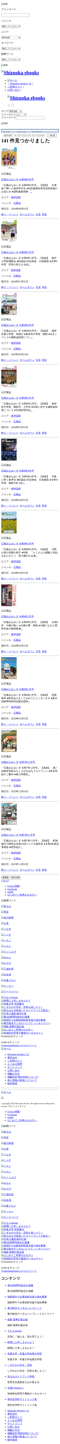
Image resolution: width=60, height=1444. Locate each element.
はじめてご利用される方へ (22, 895)
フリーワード (8, 117)
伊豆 (44, 214)
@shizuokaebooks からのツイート (19, 1045)
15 (7, 880)
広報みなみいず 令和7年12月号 (18, 762)
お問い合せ (13, 90)
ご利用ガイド (14, 86)
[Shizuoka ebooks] (20, 72)
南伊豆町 (16, 197)
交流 (38, 214)
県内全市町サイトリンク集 (22, 1399)
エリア (5, 111)
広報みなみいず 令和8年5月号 (17, 398)
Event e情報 (13, 886)
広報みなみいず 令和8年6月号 (17, 325)
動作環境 (12, 1083)
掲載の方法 (13, 1073)
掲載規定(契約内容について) (22, 1077)
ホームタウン (27, 214)
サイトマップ (14, 1067)
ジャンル (6, 114)
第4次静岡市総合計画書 (20, 1285)
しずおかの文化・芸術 (19, 1365)
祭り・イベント (9, 214)
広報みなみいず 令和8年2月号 (17, 616)
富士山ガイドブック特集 (20, 1376)
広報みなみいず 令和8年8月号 (17, 179)
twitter (10, 892)
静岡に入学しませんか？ (20, 1342)
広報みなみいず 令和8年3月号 (17, 543)
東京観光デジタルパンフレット (24, 1308)
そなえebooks (14, 1331)
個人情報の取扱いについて (22, 1080)
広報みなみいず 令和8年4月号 (17, 470)
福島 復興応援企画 (17, 1319)
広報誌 (17, 203)
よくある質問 (14, 1064)
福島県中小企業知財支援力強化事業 (27, 1296)
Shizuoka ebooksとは (20, 83)
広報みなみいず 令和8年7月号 (17, 252)
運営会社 (12, 1057)
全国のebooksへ (15, 1388)
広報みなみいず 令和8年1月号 (17, 689)
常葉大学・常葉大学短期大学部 (24, 1353)
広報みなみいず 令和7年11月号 (18, 835)
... (31, 191)
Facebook (12, 889)
